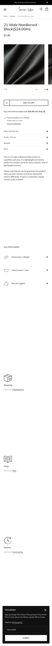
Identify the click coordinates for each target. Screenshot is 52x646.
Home (6, 16)
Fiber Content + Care (20, 270)
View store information (14, 124)
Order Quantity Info (11, 131)
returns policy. (17, 552)
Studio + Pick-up (10, 137)
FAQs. (14, 471)
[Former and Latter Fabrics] (26, 9)
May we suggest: (18, 283)
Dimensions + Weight (20, 257)
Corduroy (12, 16)
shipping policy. (18, 389)
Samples (7, 143)
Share (6, 149)
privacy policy (17, 622)
